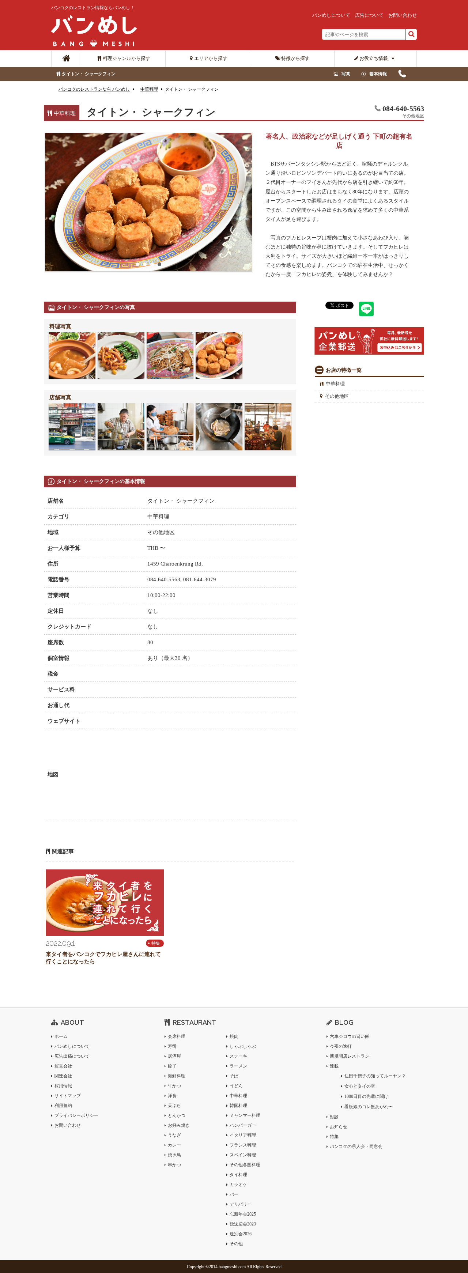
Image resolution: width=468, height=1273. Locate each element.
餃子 (172, 1066)
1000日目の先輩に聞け (366, 1096)
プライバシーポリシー (76, 1115)
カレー (174, 1145)
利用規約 (63, 1105)
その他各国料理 (245, 1164)
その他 (236, 1243)
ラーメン (238, 1066)
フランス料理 (243, 1145)
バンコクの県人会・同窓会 (356, 1146)
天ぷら (174, 1105)
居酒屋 (174, 1056)
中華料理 (335, 383)
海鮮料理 (176, 1076)
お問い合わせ (402, 15)
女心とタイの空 (359, 1086)
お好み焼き (179, 1125)
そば (234, 1076)
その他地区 (337, 396)
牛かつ (174, 1085)
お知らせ (338, 1126)
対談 (334, 1116)
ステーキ (238, 1056)
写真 (345, 73)
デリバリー (241, 1204)
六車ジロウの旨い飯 (349, 1036)
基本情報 (378, 73)
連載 (334, 1066)
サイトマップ (67, 1095)
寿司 (172, 1046)
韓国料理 (238, 1105)
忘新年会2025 (243, 1214)
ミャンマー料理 (245, 1115)
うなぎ (174, 1135)
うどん (236, 1085)
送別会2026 (241, 1233)
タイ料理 (238, 1174)
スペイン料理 (243, 1154)
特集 (155, 943)
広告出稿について (72, 1056)
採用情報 (63, 1085)
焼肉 (234, 1036)
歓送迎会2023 (243, 1224)
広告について (369, 15)
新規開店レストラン (349, 1056)
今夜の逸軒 (341, 1046)
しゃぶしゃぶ (243, 1046)
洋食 (172, 1095)
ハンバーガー (243, 1125)
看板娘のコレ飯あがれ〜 (368, 1106)
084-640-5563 (402, 75)
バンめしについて (331, 15)
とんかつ (176, 1115)
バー (234, 1194)
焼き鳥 (174, 1154)
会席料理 (176, 1036)
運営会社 (63, 1066)
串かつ (174, 1164)
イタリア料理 (243, 1135)
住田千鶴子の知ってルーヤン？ (375, 1076)
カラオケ (238, 1184)
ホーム (61, 1036)
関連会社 (63, 1076)
